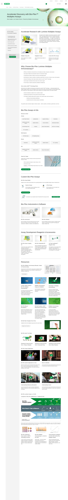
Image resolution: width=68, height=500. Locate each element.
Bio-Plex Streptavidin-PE (40, 243)
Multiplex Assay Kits (25, 55)
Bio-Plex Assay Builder (25, 180)
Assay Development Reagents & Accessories (12, 48)
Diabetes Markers (35, 122)
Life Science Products (15, 7)
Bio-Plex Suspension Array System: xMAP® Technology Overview (25, 436)
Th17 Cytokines (25, 129)
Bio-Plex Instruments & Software (12, 45)
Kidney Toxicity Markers (45, 126)
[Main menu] (2, 4)
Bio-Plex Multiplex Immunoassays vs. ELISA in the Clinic (41, 436)
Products (10, 7)
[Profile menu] (62, 4)
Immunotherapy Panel (25, 126)
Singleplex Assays (38, 55)
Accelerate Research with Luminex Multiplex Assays (11, 37)
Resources (9, 50)
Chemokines (26, 142)
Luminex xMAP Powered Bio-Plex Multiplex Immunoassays (26, 287)
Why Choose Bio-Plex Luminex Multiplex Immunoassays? (12, 39)
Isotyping (35, 126)
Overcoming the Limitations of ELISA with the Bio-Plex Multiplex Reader (54, 436)
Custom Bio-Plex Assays (11, 43)
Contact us (25, 165)
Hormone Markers (45, 122)
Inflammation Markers (55, 122)
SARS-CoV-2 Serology (55, 126)
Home (7, 7)
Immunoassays (22, 7)
